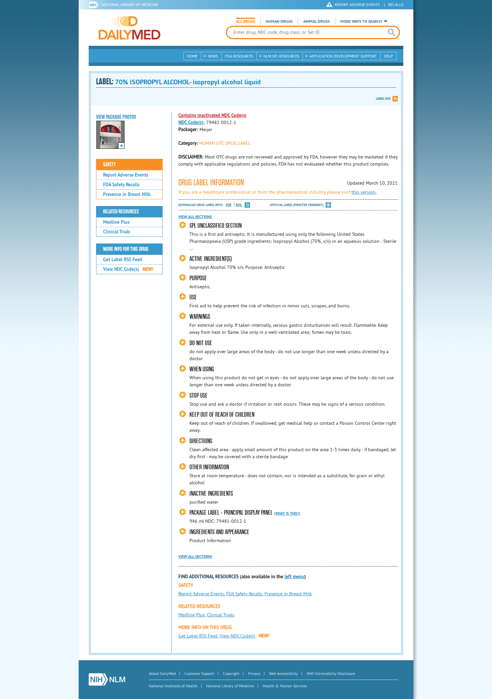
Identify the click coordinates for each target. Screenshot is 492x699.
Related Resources (121, 211)
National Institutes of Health (173, 685)
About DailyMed (162, 673)
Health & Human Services (285, 685)
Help (388, 56)
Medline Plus (116, 222)
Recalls (395, 4)
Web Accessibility (283, 673)
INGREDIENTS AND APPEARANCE (219, 532)
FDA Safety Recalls (121, 185)
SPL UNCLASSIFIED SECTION (215, 225)
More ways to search (361, 21)
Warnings (199, 316)
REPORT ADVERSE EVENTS (357, 4)
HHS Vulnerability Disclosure (331, 673)
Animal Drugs (316, 21)
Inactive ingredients (211, 493)
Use (193, 297)
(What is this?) (287, 513)
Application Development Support (343, 56)
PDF (229, 205)
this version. (364, 192)
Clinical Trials (116, 232)
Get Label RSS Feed (122, 260)
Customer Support (199, 673)
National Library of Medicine (130, 4)
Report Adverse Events (125, 175)
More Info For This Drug (125, 249)
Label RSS (383, 98)
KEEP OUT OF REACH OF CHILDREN (221, 414)
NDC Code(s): (191, 122)
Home (192, 56)
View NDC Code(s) (128, 269)
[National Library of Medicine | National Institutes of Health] (107, 679)
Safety (109, 164)
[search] (391, 32)
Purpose (198, 278)
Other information (209, 467)
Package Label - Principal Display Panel (230, 512)
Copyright (231, 673)
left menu (294, 577)
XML (239, 205)
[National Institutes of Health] (95, 4)
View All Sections (195, 216)
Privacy (254, 673)
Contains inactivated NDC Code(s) (212, 115)
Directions (200, 441)
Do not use (200, 343)
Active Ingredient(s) (210, 259)
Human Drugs (279, 21)
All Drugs (245, 21)
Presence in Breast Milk (127, 194)
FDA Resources (239, 56)
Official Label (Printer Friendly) (296, 205)
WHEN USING (201, 369)
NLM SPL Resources (281, 56)
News (213, 56)
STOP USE (198, 395)
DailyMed (129, 27)
